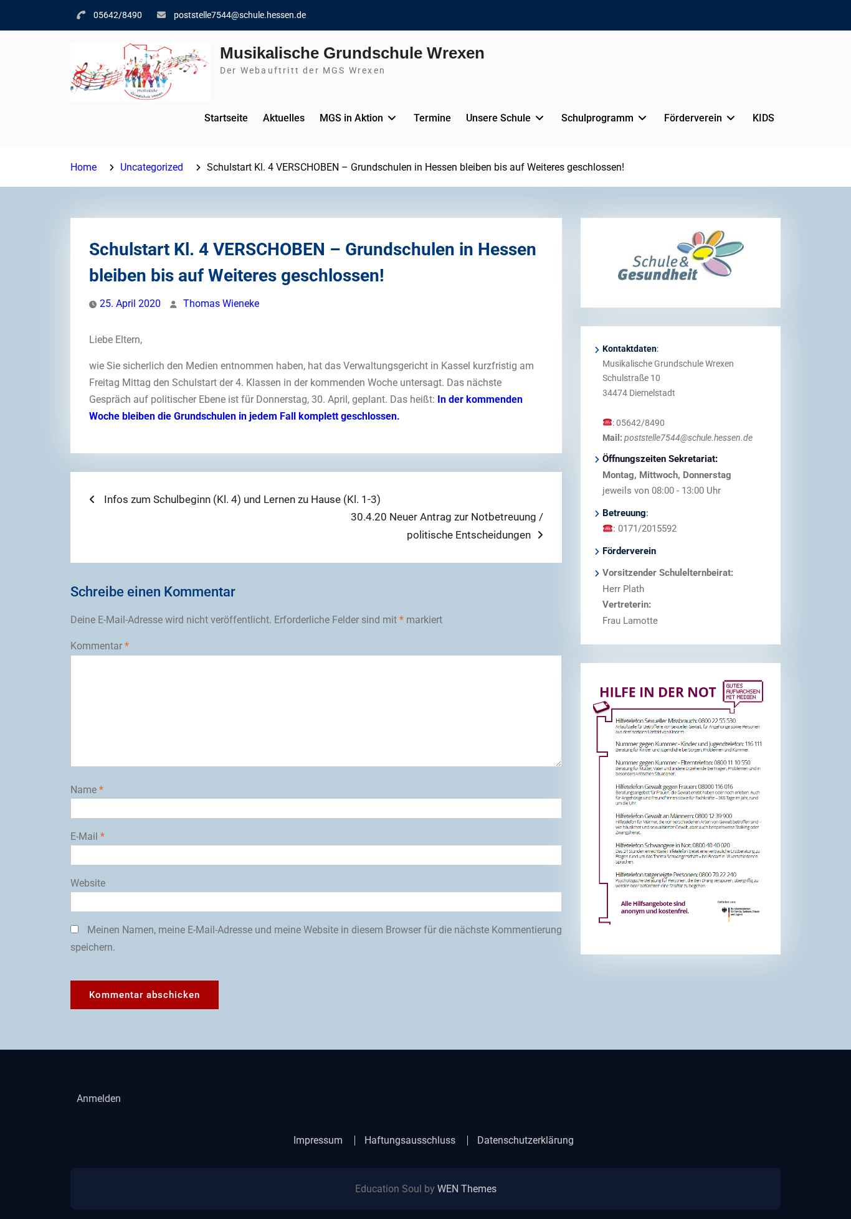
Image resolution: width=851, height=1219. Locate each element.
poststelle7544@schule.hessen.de (240, 15)
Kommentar (99, 646)
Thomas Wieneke (221, 303)
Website (87, 883)
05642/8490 (117, 15)
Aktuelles (284, 118)
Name (86, 790)
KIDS (763, 118)
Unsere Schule (498, 118)
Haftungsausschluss (409, 1141)
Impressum (318, 1141)
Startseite (226, 118)
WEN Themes (467, 1189)
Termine (432, 118)
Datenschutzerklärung (525, 1141)
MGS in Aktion (351, 118)
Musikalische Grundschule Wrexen (352, 53)
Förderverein (693, 118)
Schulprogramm (597, 118)
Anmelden (99, 1098)
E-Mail (87, 836)
